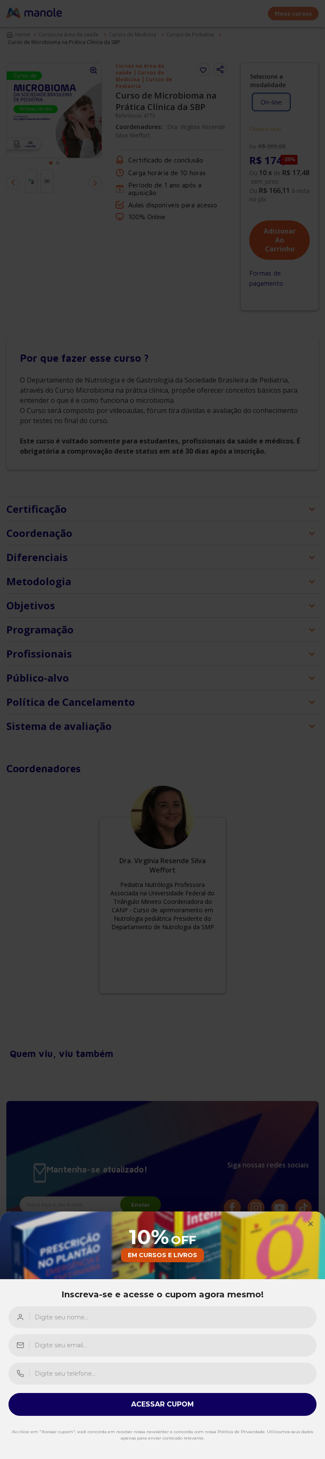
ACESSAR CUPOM (162, 1404)
